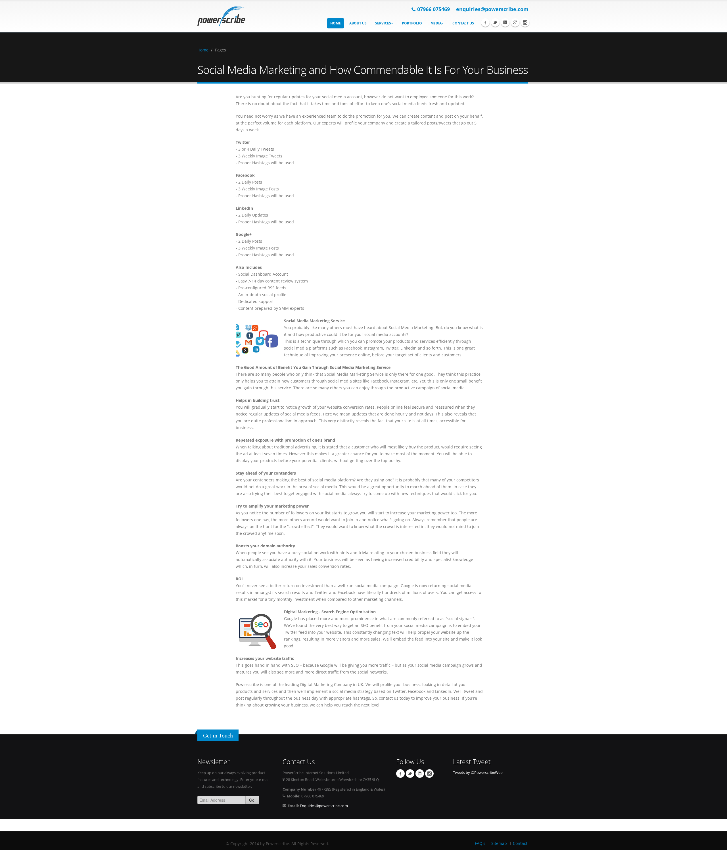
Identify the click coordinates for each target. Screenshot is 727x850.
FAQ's (480, 843)
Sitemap (499, 843)
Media (436, 23)
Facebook (485, 22)
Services (383, 23)
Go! (252, 800)
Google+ (515, 22)
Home (335, 23)
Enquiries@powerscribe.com (324, 805)
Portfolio (412, 23)
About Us (358, 23)
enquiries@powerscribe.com (492, 9)
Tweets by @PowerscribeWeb (478, 772)
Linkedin (505, 22)
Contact (520, 843)
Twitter (495, 22)
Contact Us (463, 23)
